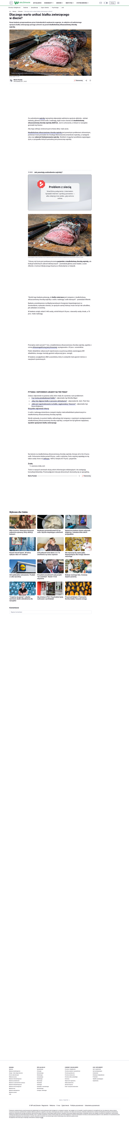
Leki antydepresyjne (97, 1071)
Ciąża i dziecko (45, 7)
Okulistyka (39, 1082)
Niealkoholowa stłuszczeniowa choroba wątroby (45, 132)
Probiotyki (95, 1077)
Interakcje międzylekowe (98, 1075)
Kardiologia (39, 1078)
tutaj (42, 1117)
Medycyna (69, 3)
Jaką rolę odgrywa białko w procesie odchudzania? (49, 401)
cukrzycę (46, 459)
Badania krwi (12, 1088)
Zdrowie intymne (69, 1084)
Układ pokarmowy (69, 1082)
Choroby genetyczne (70, 1073)
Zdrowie (59, 3)
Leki (63, 7)
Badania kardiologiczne (14, 1071)
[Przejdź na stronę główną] (11, 4)
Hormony (67, 1078)
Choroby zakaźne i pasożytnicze (72, 1071)
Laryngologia (40, 1077)
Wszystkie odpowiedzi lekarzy (38, 408)
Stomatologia (40, 1088)
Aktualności (37, 3)
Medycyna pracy (13, 1077)
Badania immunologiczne (15, 1086)
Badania (25, 7)
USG (10, 1094)
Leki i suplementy (97, 1069)
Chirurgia (39, 1071)
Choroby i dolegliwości (14, 7)
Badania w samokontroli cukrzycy (17, 1082)
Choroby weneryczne (70, 1075)
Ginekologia (40, 1075)
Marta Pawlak (18, 80)
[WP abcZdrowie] (23, 2)
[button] (105, 3)
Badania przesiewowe (14, 1080)
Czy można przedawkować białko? (44, 398)
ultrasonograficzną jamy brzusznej (45, 347)
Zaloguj (112, 3)
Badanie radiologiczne (14, 1090)
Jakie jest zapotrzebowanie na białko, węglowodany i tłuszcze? (54, 404)
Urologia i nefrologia (42, 1090)
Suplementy (95, 1080)
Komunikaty (48, 3)
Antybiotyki (95, 1073)
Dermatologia (40, 1073)
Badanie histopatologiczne (15, 1084)
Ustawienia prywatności (92, 1105)
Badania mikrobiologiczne (15, 1078)
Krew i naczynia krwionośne (71, 1086)
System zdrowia (82, 3)
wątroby (42, 118)
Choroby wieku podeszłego (71, 1077)
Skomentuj (79, 80)
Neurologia (39, 1080)
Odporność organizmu (70, 1080)
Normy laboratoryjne (14, 1075)
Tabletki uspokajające (98, 1078)
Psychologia (55, 7)
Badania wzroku (13, 1092)
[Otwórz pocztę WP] (100, 2)
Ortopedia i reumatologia (43, 1086)
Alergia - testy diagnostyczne (16, 1073)
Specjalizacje (34, 7)
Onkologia (39, 1084)
